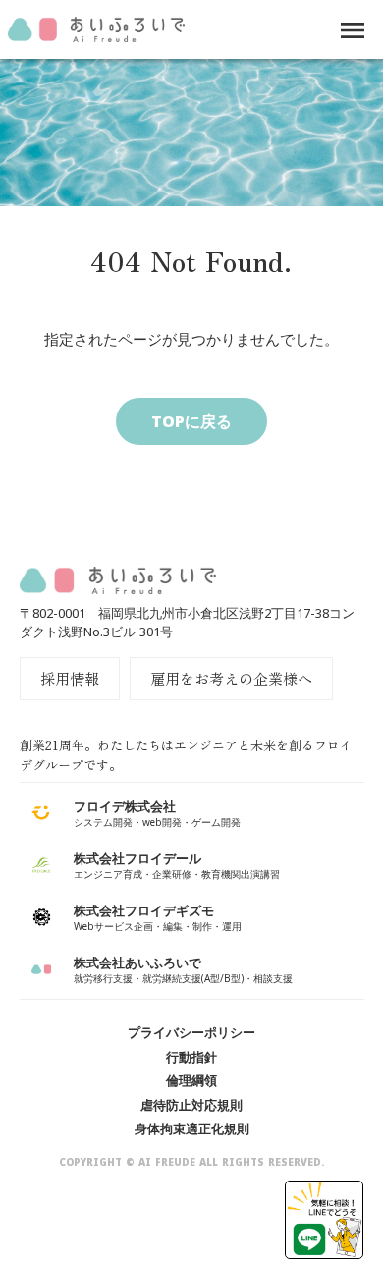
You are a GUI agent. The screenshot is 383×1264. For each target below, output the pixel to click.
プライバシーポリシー (191, 1032)
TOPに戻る (191, 421)
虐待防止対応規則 (191, 1105)
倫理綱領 (191, 1080)
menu (352, 30)
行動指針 (191, 1057)
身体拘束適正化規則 (192, 1128)
